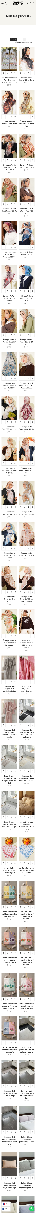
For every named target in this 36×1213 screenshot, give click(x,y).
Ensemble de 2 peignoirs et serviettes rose (26, 688)
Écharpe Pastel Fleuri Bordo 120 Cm (26, 428)
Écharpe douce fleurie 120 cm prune (9, 122)
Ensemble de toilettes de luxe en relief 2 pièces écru (26, 778)
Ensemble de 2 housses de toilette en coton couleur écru (26, 1094)
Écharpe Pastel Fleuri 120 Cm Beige (9, 428)
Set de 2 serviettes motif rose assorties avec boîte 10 (9, 914)
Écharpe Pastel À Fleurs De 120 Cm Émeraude (9, 642)
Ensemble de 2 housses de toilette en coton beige (9, 1093)
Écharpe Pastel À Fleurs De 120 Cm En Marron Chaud (26, 385)
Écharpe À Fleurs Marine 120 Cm (26, 253)
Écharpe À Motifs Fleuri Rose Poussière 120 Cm (9, 254)
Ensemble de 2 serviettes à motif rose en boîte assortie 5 (27, 961)
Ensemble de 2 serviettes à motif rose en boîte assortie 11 (27, 915)
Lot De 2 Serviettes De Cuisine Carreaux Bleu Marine (26, 870)
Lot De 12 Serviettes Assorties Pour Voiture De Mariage (9, 80)
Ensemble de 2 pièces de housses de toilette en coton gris (9, 1140)
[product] (21, 636)
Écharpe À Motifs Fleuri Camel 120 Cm (9, 210)
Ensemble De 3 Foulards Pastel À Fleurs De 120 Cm (9, 385)
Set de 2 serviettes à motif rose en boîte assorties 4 (9, 960)
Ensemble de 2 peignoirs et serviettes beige (9, 688)
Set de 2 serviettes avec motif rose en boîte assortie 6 (9, 1006)
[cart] (33, 3)
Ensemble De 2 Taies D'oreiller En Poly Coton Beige (9, 1185)
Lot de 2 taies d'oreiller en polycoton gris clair (26, 1139)
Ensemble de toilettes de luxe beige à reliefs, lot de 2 (9, 779)
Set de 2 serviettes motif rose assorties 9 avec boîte (9, 1049)
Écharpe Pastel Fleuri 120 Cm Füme (9, 513)
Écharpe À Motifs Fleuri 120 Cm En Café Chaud (9, 167)
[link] (20, 39)
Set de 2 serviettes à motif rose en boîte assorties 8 (26, 1006)
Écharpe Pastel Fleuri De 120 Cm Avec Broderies (26, 599)
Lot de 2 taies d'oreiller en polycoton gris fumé (26, 1185)
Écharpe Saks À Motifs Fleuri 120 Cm (26, 298)
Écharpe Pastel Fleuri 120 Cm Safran (9, 599)
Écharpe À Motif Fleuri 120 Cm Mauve (9, 298)
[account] (27, 3)
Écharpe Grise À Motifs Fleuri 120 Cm (26, 211)
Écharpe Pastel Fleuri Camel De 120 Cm (26, 470)
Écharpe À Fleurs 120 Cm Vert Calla (27, 166)
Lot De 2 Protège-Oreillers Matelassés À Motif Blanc (26, 825)
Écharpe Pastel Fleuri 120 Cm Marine (9, 555)
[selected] (4, 73)
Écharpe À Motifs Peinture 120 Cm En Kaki (26, 123)
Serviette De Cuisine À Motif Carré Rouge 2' (9, 870)
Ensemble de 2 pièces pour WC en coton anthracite (26, 1049)
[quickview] (11, 73)
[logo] (18, 3)
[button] (3, 3)
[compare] (15, 73)
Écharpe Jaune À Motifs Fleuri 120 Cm (9, 342)
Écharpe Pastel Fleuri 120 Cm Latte (26, 554)
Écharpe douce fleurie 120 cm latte (26, 79)
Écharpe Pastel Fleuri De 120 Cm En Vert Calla (9, 470)
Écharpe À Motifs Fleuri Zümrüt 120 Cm (26, 342)
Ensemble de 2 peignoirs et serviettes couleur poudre (9, 733)
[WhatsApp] (31, 1208)
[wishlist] (31, 3)
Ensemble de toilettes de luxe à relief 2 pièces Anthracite (27, 733)
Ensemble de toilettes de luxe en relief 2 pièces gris (9, 824)
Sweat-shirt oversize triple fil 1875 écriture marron (26, 643)
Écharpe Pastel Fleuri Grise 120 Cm (26, 513)
